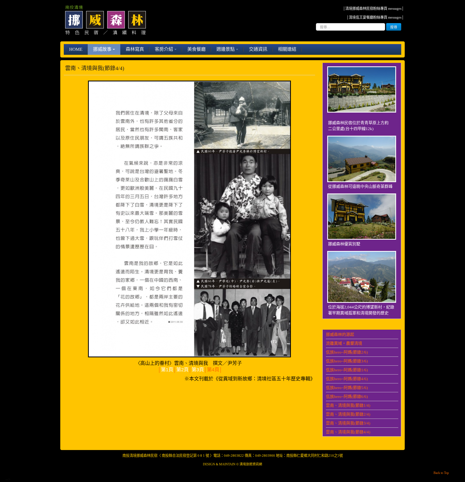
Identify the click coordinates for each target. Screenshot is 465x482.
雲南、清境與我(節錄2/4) (348, 414)
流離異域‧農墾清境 (344, 343)
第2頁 (182, 369)
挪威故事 (102, 49)
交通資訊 (258, 49)
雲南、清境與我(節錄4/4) (348, 432)
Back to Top (441, 473)
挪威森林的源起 (340, 334)
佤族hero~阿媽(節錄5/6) (347, 388)
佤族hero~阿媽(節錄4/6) (347, 379)
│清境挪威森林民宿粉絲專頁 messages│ (373, 8)
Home (75, 49)
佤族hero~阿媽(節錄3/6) (347, 361)
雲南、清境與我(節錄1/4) (348, 405)
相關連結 (287, 49)
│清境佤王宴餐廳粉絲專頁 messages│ (375, 17)
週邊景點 (225, 49)
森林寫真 (135, 49)
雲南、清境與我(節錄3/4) (348, 423)
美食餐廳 (196, 49)
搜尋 (393, 26)
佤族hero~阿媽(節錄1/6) (347, 370)
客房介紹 (164, 49)
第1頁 (167, 369)
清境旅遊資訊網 (250, 464)
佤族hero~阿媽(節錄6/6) (347, 396)
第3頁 (198, 369)
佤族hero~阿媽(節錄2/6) (347, 352)
